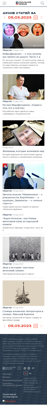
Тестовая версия (10, 397)
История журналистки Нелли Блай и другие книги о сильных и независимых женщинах (23, 154)
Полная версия (9, 394)
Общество (7, 50)
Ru (26, 373)
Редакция (7, 374)
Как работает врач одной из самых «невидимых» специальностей (22, 109)
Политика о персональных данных (12, 384)
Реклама (6, 377)
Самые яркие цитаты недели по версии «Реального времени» (22, 201)
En (30, 373)
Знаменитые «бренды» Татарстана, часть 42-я (23, 224)
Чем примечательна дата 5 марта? (18, 270)
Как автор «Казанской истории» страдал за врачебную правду (23, 315)
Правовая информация (12, 380)
